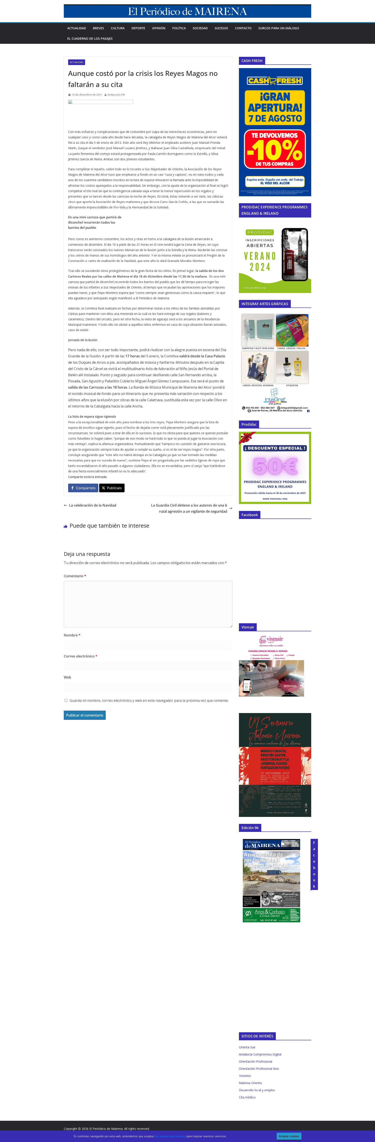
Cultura (118, 28)
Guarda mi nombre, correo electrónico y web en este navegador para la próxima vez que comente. (149, 700)
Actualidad (76, 28)
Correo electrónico (80, 656)
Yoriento (245, 1076)
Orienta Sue (247, 1047)
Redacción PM (116, 95)
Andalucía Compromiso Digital (260, 1054)
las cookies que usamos (170, 1136)
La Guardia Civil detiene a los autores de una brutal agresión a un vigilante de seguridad (189, 508)
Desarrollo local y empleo (257, 1090)
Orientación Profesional (255, 1061)
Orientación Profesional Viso (259, 1069)
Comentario (75, 576)
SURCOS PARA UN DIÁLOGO (278, 28)
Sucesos (221, 28)
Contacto (243, 28)
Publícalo (114, 488)
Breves (98, 28)
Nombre (72, 635)
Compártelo (86, 488)
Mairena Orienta (250, 1083)
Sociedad (200, 28)
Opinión (158, 28)
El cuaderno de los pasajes (90, 38)
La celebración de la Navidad (92, 505)
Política (179, 28)
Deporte (138, 28)
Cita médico (247, 1097)
